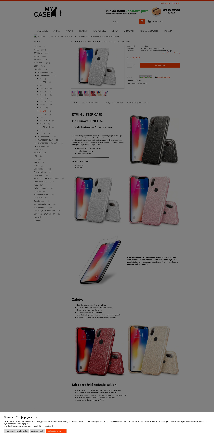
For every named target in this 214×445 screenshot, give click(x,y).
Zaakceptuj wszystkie (56, 431)
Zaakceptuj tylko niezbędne (17, 431)
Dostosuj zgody (37, 431)
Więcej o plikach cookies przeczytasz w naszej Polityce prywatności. (28, 426)
